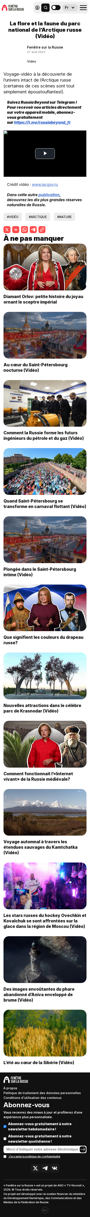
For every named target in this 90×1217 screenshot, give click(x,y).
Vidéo (31, 61)
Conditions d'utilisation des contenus (32, 1098)
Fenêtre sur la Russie (45, 47)
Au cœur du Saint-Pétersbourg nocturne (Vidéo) (35, 367)
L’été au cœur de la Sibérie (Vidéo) (38, 1062)
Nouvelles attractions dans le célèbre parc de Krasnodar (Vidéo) (42, 708)
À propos (10, 1088)
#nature (64, 217)
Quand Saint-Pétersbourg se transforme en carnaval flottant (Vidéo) (44, 503)
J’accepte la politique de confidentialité (34, 1156)
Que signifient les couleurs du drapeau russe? (43, 640)
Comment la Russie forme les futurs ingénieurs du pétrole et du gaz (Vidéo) (43, 435)
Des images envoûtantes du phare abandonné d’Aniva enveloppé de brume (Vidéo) (38, 995)
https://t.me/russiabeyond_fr (42, 122)
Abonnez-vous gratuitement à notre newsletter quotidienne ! (39, 1139)
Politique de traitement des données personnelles (42, 1093)
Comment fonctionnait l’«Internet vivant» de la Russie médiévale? (38, 776)
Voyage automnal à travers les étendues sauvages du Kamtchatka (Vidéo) (40, 847)
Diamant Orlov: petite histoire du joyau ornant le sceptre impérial (43, 299)
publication (49, 194)
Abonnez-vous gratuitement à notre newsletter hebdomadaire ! (39, 1126)
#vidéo (12, 217)
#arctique (38, 217)
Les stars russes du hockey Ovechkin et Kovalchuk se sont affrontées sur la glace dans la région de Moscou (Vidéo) (44, 921)
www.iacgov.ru (45, 184)
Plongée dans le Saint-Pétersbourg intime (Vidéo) (39, 572)
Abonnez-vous (26, 1105)
